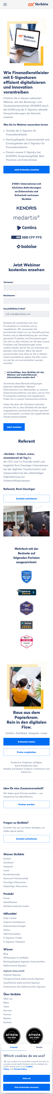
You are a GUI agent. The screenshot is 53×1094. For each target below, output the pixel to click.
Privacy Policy (20, 1069)
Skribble (41, 4)
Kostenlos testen (26, 741)
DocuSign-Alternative (14, 882)
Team (6, 1006)
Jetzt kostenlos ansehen (26, 169)
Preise (6, 898)
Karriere (7, 1010)
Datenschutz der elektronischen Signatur (24, 986)
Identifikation (10, 902)
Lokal (6, 870)
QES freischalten (11, 933)
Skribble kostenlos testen (16, 906)
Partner (7, 1014)
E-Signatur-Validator (14, 941)
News (6, 1002)
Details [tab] (39, 1047)
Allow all (27, 1078)
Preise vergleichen (26, 752)
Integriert (8, 866)
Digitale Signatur (12, 974)
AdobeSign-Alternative (15, 886)
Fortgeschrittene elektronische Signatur (23, 978)
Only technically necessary (26, 1087)
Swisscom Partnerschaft (15, 878)
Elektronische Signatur (15, 965)
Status (6, 929)
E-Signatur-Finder (12, 937)
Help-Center (10, 918)
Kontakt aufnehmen (26, 498)
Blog (5, 953)
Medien (7, 1018)
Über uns (8, 998)
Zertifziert (8, 862)
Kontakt (7, 1022)
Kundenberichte (11, 874)
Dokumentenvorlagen (14, 926)
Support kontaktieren (14, 922)
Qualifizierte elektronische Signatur (21, 982)
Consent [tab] (14, 1047)
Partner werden (26, 804)
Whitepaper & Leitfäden (16, 957)
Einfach (7, 858)
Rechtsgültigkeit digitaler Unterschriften (24, 961)
